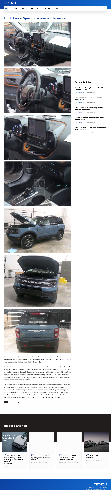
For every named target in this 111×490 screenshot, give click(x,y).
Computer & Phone (80, 92)
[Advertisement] (91, 48)
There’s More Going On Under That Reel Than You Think (90, 89)
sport (19, 402)
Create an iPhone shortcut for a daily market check (89, 119)
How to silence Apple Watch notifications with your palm (90, 129)
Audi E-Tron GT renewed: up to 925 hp (95, 457)
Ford (15, 402)
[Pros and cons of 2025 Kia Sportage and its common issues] (41, 442)
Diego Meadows (8, 466)
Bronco (10, 402)
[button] (6, 9)
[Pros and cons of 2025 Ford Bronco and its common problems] (69, 442)
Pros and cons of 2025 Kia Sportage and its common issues (41, 458)
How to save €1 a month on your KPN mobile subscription (89, 109)
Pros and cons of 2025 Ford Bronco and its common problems (67, 458)
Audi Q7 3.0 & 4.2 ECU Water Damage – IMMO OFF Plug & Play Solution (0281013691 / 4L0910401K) (13, 459)
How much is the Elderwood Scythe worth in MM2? (88, 99)
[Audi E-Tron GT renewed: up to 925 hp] (96, 442)
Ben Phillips (34, 462)
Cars (5, 454)
